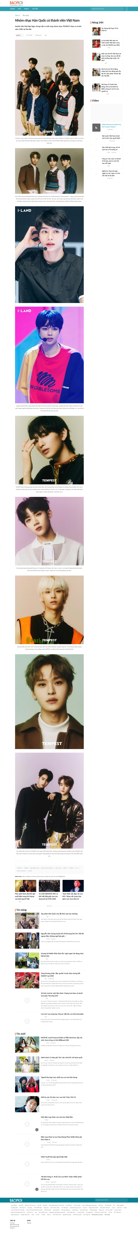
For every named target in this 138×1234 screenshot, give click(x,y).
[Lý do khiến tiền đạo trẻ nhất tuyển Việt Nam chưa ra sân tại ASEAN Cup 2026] (96, 44)
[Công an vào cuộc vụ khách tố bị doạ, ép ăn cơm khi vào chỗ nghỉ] (96, 162)
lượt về (39, 1205)
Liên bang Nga (93, 1210)
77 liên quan (38, 35)
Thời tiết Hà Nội (57, 1214)
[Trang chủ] (16, 3)
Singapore (46, 1207)
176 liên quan (54, 1100)
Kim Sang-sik (86, 1214)
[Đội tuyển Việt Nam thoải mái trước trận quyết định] (96, 139)
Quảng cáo (12, 1228)
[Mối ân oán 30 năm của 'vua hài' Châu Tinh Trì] (27, 1104)
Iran (36, 1212)
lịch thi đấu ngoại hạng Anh (89, 1205)
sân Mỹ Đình (108, 1205)
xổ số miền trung (43, 1212)
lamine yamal (117, 1210)
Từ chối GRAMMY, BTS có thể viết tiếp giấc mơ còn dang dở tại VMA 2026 (48, 896)
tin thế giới (69, 1205)
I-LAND (30, 871)
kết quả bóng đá (66, 1210)
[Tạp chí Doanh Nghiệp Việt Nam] (42, 1182)
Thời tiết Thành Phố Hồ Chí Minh (34, 1210)
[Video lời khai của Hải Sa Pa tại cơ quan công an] (96, 128)
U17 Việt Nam (64, 1207)
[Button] (127, 9)
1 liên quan (54, 1142)
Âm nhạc (26, 16)
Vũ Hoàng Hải (89, 1212)
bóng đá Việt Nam (93, 1207)
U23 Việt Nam (117, 1212)
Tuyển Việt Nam (84, 1210)
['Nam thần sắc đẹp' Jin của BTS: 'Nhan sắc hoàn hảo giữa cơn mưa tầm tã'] (73, 886)
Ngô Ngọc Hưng (34, 868)
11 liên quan (54, 1080)
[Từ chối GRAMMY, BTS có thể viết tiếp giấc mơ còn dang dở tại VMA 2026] (49, 886)
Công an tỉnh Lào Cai (30, 1205)
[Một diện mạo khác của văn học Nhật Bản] (27, 1124)
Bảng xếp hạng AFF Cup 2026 (56, 1205)
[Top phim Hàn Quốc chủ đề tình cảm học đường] (27, 921)
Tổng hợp (29, 1223)
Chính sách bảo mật (14, 1226)
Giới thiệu (12, 1223)
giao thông (14, 1205)
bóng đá (45, 1205)
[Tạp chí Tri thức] (18, 35)
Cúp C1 (113, 1207)
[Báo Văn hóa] (42, 998)
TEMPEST (19, 868)
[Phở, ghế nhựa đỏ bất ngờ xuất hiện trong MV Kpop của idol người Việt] (25, 886)
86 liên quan (112, 141)
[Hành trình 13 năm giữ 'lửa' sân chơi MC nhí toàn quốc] (27, 1064)
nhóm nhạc (58, 868)
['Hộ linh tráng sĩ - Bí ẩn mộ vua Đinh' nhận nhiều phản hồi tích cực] (27, 1184)
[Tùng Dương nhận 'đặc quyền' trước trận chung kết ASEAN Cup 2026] (27, 980)
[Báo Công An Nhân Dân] (105, 141)
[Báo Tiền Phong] (103, 78)
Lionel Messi (75, 1210)
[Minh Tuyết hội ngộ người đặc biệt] (27, 1164)
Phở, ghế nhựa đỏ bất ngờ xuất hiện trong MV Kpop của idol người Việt (25, 896)
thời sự (49, 1214)
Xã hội (125, 1207)
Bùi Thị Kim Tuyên (55, 1207)
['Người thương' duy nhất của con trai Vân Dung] (27, 1084)
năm (33, 1214)
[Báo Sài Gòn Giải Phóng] (104, 178)
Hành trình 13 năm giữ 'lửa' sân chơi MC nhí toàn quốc (62, 1058)
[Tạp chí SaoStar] (41, 901)
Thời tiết (21, 1205)
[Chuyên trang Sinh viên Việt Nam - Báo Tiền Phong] (64, 901)
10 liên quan (110, 178)
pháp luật (101, 1210)
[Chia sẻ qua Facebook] (16, 861)
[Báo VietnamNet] (103, 94)
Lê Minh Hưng (80, 1212)
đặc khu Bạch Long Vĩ (75, 1207)
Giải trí (17, 16)
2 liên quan (53, 1043)
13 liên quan (110, 129)
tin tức (37, 1214)
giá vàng (30, 1207)
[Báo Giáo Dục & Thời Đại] (42, 1060)
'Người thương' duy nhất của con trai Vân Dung (59, 1077)
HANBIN (26, 868)
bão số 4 (119, 1207)
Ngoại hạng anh (15, 1214)
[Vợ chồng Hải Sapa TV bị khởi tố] (96, 31)
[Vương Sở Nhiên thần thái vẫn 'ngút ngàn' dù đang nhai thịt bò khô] (27, 960)
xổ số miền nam (71, 1212)
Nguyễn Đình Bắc (67, 1214)
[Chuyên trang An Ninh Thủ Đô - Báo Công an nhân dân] (42, 978)
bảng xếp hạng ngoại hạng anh (57, 1212)
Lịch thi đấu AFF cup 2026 (17, 1210)
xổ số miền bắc (38, 1207)
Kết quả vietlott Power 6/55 (18, 1212)
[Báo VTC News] (43, 1142)
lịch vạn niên (77, 1205)
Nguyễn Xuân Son (25, 1214)
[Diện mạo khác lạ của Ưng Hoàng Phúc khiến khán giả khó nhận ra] (27, 1144)
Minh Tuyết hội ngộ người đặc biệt (54, 1157)
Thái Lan (85, 1207)
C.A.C (76, 868)
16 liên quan (53, 1182)
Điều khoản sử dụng (14, 1224)
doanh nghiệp (120, 1205)
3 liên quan (113, 152)
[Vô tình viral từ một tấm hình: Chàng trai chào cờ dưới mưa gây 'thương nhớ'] (27, 1000)
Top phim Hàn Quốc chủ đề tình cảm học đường (59, 914)
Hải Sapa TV (30, 1212)
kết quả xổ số (47, 1210)
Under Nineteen (21, 871)
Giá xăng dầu (14, 1207)
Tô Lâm (110, 1212)
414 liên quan (51, 978)
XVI (114, 1205)
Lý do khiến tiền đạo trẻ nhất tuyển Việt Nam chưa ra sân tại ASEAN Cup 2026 (110, 43)
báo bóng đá (56, 1210)
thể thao (100, 1205)
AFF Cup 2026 (109, 1210)
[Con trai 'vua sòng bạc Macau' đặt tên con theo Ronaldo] (27, 1021)
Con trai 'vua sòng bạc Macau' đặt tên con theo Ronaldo (62, 1014)
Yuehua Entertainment (47, 868)
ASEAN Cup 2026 (77, 1214)
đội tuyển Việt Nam (105, 1207)
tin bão (43, 1214)
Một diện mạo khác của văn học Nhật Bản (57, 1117)
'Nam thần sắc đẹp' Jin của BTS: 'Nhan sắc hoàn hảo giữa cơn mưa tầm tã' (73, 896)
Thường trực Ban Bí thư (101, 1212)
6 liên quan (51, 1060)
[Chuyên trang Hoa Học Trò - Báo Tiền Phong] (102, 63)
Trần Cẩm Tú (23, 1207)
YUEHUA (71, 868)
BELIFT (65, 868)
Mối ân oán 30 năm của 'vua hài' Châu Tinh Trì (58, 1097)
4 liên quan (53, 939)
